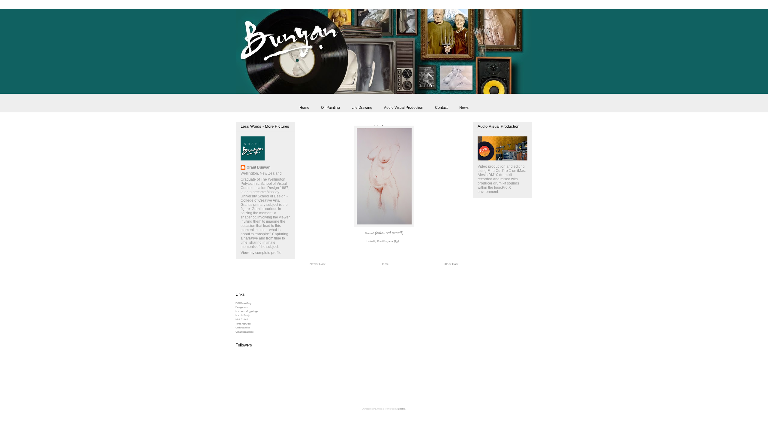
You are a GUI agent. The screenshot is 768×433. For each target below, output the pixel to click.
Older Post (451, 264)
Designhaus (242, 307)
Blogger (401, 408)
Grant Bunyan (258, 167)
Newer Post (318, 264)
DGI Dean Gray (243, 303)
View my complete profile (261, 253)
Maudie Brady (243, 315)
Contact (441, 107)
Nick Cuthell (242, 319)
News (464, 107)
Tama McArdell (243, 323)
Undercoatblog (243, 327)
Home (304, 107)
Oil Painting (330, 107)
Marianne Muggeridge (247, 311)
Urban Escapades (245, 332)
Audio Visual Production (403, 107)
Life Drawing (362, 107)
